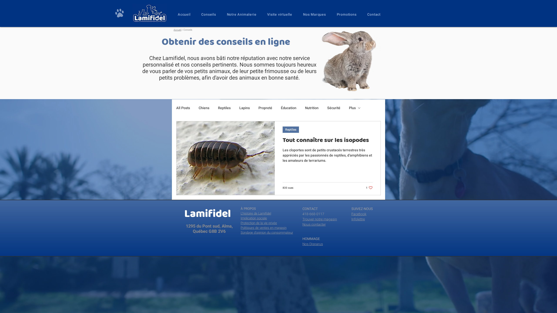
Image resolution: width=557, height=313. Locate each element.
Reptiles (224, 108)
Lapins (244, 108)
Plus (352, 108)
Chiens (204, 108)
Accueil (177, 30)
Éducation (288, 108)
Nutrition (312, 108)
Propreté (265, 108)
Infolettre (358, 219)
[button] (241, 14)
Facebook (358, 214)
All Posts (183, 108)
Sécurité (333, 108)
